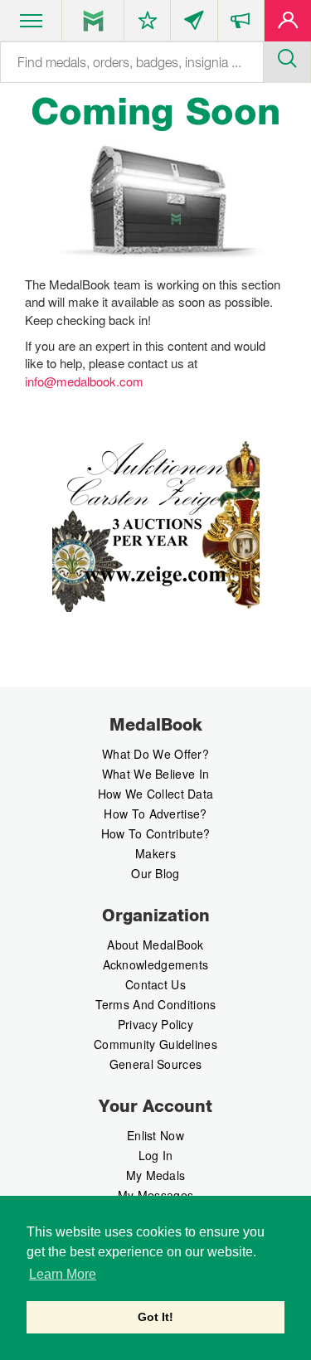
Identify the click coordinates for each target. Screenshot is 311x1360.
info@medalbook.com (84, 381)
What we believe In (155, 773)
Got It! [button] (155, 1317)
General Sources (155, 1064)
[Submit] (287, 56)
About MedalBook (155, 944)
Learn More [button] (62, 1274)
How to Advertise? (155, 813)
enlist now (155, 1135)
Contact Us (155, 984)
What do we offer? (155, 754)
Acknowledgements (156, 964)
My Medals (156, 1175)
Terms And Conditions (155, 1004)
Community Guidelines (155, 1044)
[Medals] (93, 20)
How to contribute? (155, 833)
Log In (155, 1155)
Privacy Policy (155, 1024)
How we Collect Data (156, 793)
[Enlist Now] (288, 24)
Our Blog (155, 873)
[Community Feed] (193, 24)
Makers (155, 853)
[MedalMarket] (241, 24)
